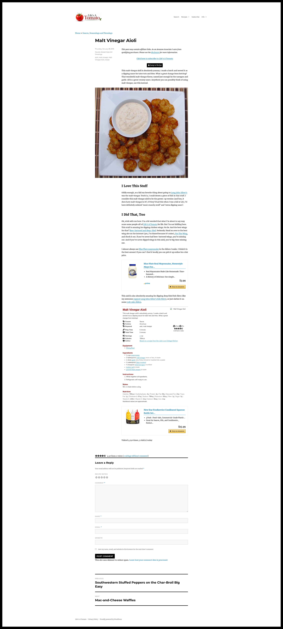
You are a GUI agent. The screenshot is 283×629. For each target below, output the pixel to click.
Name (98, 516)
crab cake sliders (134, 302)
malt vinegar (141, 357)
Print (177, 326)
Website (99, 538)
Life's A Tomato (80, 619)
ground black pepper (133, 369)
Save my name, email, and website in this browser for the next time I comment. (126, 549)
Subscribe (195, 17)
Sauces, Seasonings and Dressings (97, 33)
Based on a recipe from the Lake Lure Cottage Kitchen (159, 341)
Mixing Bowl (130, 348)
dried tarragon (140, 365)
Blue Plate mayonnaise (149, 249)
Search (176, 17)
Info (203, 17)
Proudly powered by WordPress (111, 619)
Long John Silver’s (179, 192)
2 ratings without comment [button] (136, 456)
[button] (175, 328)
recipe (107, 60)
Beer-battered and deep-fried (143, 230)
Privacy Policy (93, 619)
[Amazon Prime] (165, 283)
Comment (100, 483)
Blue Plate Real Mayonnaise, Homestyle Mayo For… (163, 265)
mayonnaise (135, 355)
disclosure (155, 52)
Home (77, 33)
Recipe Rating (101, 474)
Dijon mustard (141, 362)
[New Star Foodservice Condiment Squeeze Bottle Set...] (133, 417)
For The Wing (181, 233)
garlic (133, 360)
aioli (96, 57)
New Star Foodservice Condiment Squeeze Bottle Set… (164, 411)
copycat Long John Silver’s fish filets (149, 299)
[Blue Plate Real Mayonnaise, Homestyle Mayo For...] (133, 271)
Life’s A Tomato (150, 224)
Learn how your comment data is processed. (148, 560)
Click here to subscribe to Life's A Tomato (155, 58)
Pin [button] (182, 326)
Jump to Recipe (156, 65)
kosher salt (130, 367)
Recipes (184, 17)
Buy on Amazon (178, 287)
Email (98, 527)
